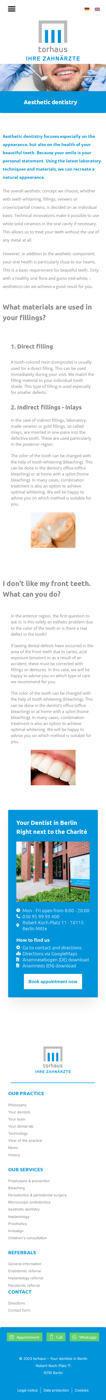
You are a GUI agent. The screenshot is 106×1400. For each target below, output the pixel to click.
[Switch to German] (87, 9)
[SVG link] (53, 40)
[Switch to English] (97, 9)
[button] (11, 9)
